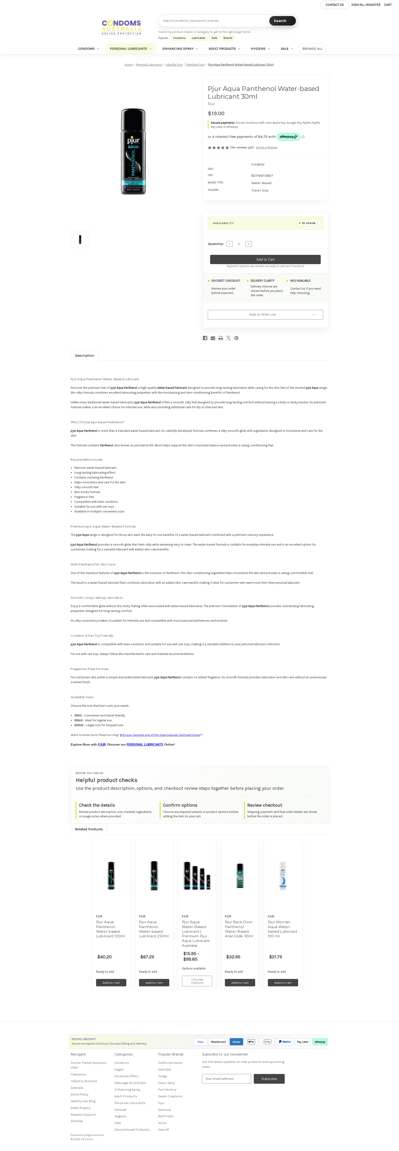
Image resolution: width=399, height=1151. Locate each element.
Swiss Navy (166, 1083)
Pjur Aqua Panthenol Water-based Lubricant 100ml (110, 929)
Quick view (111, 871)
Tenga (162, 1076)
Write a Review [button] (266, 147)
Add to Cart (111, 880)
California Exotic (170, 1063)
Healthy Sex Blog (83, 1101)
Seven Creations (170, 1096)
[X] (228, 338)
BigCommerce (95, 1135)
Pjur (161, 1103)
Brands (228, 38)
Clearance (78, 1074)
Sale (214, 38)
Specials (77, 1088)
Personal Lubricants (128, 48)
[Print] (220, 338)
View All (163, 1130)
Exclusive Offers (127, 1076)
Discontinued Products (132, 1130)
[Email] (213, 338)
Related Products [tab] (89, 829)
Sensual (121, 1110)
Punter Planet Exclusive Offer (88, 1065)
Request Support (83, 1115)
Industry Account (84, 1081)
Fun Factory (167, 1090)
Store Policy (79, 1094)
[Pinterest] (236, 338)
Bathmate (165, 1116)
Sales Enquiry (81, 1108)
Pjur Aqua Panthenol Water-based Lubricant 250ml (154, 929)
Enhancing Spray (177, 48)
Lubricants (198, 38)
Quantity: (216, 244)
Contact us (335, 5)
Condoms (179, 38)
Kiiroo (162, 1123)
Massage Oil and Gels (130, 1083)
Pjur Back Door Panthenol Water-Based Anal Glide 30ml (239, 929)
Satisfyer (165, 1069)
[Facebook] (205, 338)
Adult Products (222, 48)
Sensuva (164, 1110)
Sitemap (77, 1121)
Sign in (357, 5)
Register (373, 5)
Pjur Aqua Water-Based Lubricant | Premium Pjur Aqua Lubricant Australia (196, 933)
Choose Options (197, 879)
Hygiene (258, 48)
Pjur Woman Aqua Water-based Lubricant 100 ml (282, 929)
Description (84, 355)
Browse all (312, 48)
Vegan (119, 1069)
